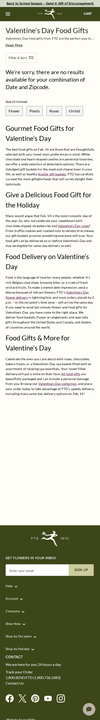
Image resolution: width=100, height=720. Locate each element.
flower (14, 111)
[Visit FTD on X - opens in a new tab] (24, 698)
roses (54, 111)
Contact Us (15, 683)
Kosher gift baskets (52, 174)
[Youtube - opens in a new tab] (50, 698)
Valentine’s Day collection (57, 384)
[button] (8, 14)
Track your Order (19, 672)
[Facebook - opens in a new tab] (11, 698)
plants (35, 111)
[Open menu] (8, 14)
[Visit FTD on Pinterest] (37, 698)
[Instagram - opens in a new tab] (63, 698)
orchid (74, 111)
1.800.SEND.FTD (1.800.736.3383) (33, 677)
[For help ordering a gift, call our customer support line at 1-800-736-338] (50, 14)
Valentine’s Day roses (73, 226)
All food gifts (70, 374)
